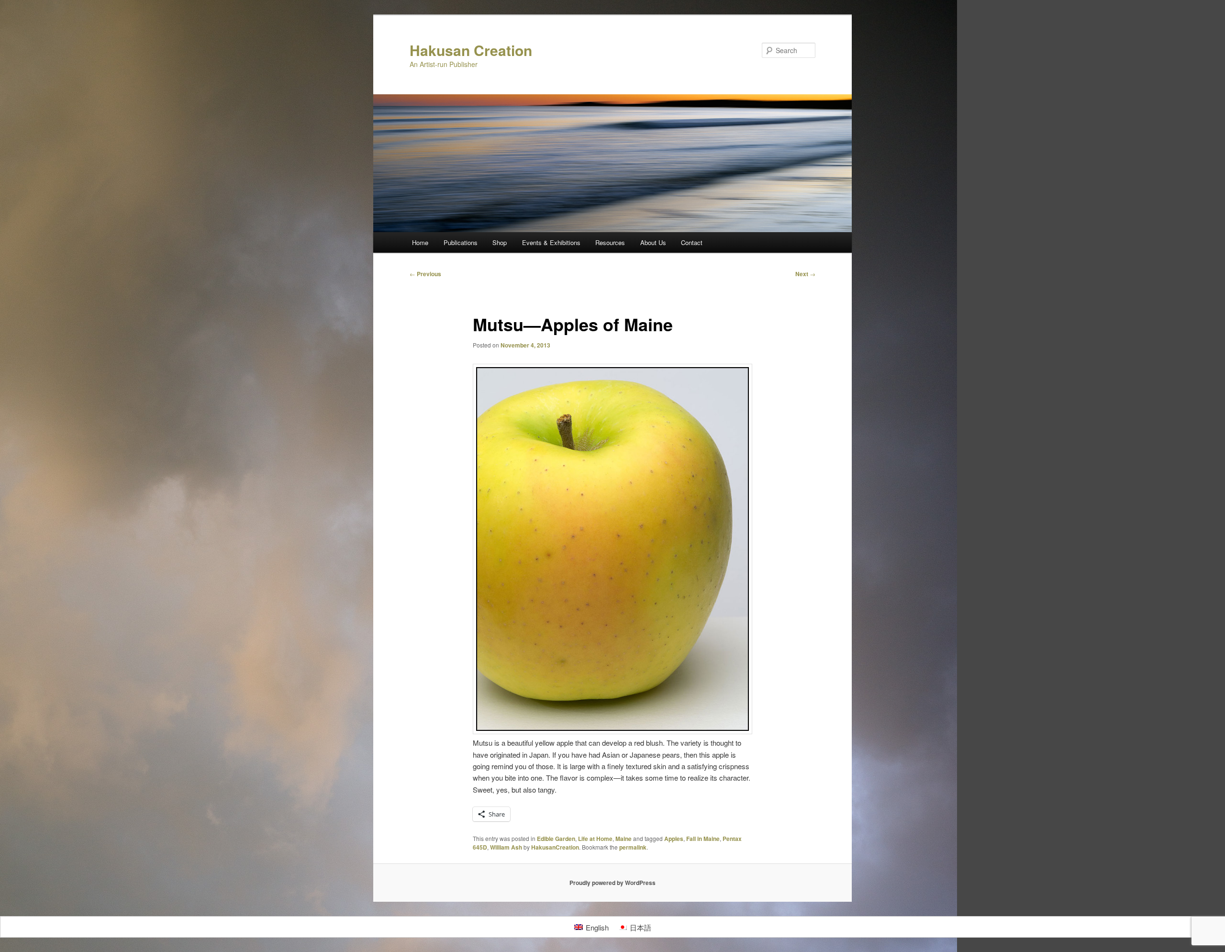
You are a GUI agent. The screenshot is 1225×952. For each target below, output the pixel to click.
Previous (425, 273)
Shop (499, 242)
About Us (653, 242)
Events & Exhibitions (551, 242)
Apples (673, 838)
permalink (632, 847)
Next (805, 273)
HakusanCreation (555, 847)
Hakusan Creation (471, 50)
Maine (623, 838)
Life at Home (595, 838)
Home (420, 242)
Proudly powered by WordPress (612, 882)
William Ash (506, 847)
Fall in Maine (703, 838)
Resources (610, 242)
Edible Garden (556, 838)
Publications (461, 242)
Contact (691, 242)
